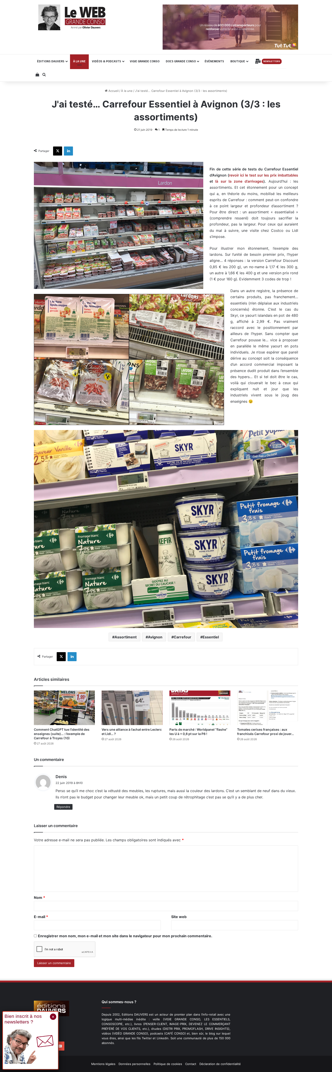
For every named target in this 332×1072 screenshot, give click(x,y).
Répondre (63, 807)
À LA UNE (79, 61)
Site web (179, 916)
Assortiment (126, 637)
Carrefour (182, 637)
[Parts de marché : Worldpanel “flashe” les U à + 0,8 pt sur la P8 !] (199, 708)
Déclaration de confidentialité (220, 1064)
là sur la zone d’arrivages (239, 181)
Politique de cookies (168, 1064)
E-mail (41, 916)
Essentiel (211, 637)
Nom (39, 897)
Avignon (155, 637)
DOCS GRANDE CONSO (181, 61)
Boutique (237, 61)
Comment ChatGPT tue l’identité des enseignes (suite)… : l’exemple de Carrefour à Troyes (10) (61, 734)
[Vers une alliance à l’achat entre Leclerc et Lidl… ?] (132, 708)
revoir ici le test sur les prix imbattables (263, 175)
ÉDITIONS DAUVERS (50, 61)
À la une (127, 91)
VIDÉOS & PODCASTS (106, 61)
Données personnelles (134, 1064)
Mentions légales (103, 1064)
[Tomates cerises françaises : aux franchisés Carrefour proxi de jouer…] (267, 708)
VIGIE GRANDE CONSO (144, 61)
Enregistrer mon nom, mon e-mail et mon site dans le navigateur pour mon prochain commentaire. (125, 936)
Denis (61, 776)
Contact (190, 1064)
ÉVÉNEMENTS (214, 61)
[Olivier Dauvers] (72, 17)
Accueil (113, 91)
